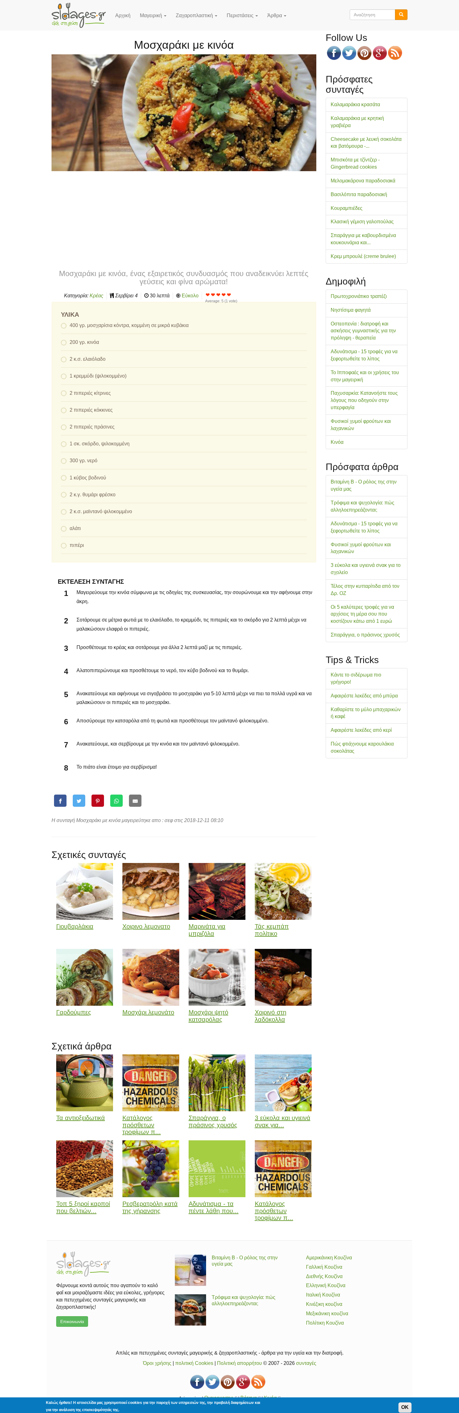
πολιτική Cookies (194, 1363)
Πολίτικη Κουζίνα (325, 1323)
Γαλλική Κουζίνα (324, 1267)
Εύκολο (190, 295)
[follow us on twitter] (349, 53)
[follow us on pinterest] (365, 53)
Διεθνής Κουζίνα (324, 1276)
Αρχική (123, 15)
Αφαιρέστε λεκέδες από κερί (361, 730)
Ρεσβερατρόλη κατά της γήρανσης (150, 1207)
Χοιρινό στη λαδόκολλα (270, 1016)
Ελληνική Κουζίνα (325, 1285)
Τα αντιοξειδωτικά (80, 1117)
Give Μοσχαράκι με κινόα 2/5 (213, 294)
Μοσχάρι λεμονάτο (148, 1012)
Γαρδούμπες (73, 1012)
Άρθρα (275, 15)
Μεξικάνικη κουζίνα (327, 1313)
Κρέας (96, 295)
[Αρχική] (81, 15)
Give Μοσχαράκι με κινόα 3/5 (218, 294)
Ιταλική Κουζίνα (323, 1294)
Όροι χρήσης (157, 1363)
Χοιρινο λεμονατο (146, 926)
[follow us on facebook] (334, 53)
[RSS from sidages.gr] (395, 53)
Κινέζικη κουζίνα (324, 1304)
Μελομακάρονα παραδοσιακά (363, 180)
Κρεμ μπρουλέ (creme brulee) (363, 256)
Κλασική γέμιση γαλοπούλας (362, 221)
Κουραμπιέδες (347, 208)
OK (405, 1407)
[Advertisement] (184, 219)
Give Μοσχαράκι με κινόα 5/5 (229, 294)
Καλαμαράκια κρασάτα (355, 104)
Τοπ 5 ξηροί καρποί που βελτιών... (83, 1207)
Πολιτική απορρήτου (239, 1363)
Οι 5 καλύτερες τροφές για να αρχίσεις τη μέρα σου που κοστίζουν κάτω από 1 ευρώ (362, 614)
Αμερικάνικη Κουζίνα (329, 1257)
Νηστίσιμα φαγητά (351, 310)
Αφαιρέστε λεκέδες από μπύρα (364, 695)
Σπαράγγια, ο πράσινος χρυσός (213, 1121)
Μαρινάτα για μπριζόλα (207, 930)
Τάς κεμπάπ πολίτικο (272, 930)
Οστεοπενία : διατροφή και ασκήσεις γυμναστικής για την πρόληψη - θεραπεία (363, 331)
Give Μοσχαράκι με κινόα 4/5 (223, 294)
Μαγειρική (151, 15)
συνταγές (306, 1363)
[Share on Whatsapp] (116, 801)
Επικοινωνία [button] (72, 1321)
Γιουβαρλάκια (74, 926)
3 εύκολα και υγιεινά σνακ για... (282, 1121)
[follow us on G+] (380, 53)
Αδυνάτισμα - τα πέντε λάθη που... (214, 1207)
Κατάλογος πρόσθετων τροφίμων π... (141, 1125)
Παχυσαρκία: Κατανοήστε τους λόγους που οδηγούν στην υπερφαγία (364, 400)
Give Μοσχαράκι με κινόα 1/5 (207, 294)
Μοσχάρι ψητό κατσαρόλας (208, 1016)
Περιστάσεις (241, 15)
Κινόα (337, 442)
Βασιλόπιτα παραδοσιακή (359, 194)
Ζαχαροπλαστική (195, 15)
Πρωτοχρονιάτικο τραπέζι (359, 296)
